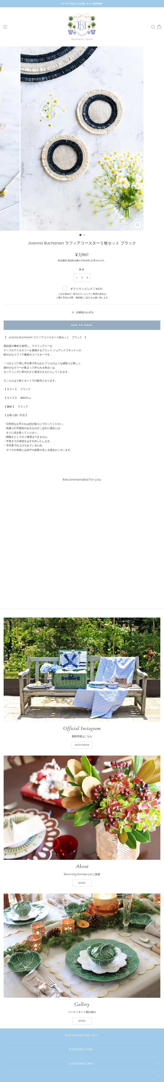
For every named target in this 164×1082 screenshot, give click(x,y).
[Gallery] (82, 945)
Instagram (82, 745)
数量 (82, 269)
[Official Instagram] (82, 670)
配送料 (71, 260)
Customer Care (81, 1063)
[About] (82, 808)
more (81, 883)
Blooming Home (81, 1049)
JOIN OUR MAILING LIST (80, 1035)
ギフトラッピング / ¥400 (83, 293)
